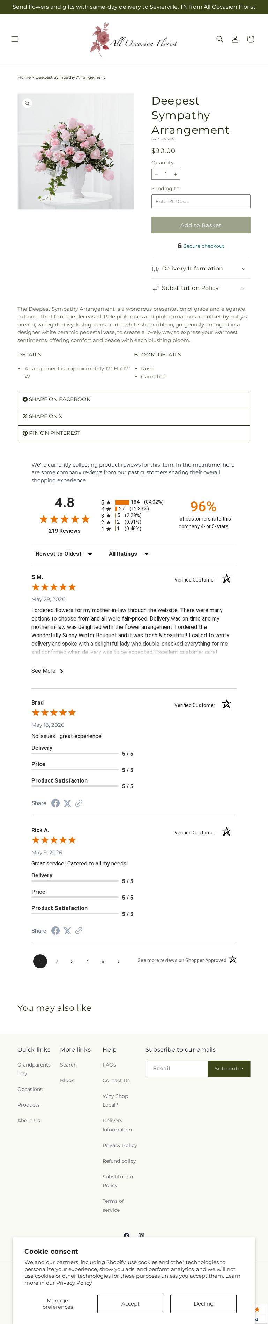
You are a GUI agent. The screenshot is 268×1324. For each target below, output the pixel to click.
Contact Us (116, 1080)
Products (28, 1105)
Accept (130, 1303)
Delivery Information (117, 1124)
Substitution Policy (118, 1180)
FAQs (109, 1065)
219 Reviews (73, 531)
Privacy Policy (74, 1282)
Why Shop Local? (115, 1100)
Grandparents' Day (34, 1069)
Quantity (162, 163)
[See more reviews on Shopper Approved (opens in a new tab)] (79, 803)
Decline (203, 1303)
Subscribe (229, 1068)
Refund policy (119, 1161)
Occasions (30, 1089)
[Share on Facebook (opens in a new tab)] (55, 804)
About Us (28, 1120)
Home (24, 77)
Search (68, 1065)
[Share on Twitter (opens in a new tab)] (67, 803)
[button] (14, 39)
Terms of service (113, 1205)
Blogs (67, 1080)
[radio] (134, 502)
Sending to (176, 188)
